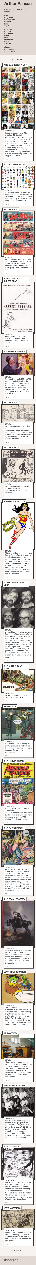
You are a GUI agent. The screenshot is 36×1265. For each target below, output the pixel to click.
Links (6, 24)
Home (6, 16)
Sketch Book (9, 51)
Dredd (6, 35)
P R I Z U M (11, 1260)
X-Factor (8, 44)
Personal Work (10, 49)
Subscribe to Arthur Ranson (11, 1259)
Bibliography (9, 20)
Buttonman (8, 33)
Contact (7, 22)
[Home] (18, 4)
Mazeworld (8, 40)
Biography (8, 18)
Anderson (8, 29)
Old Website (9, 26)
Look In (7, 38)
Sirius (6, 42)
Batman (7, 31)
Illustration (8, 47)
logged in (13, 1261)
